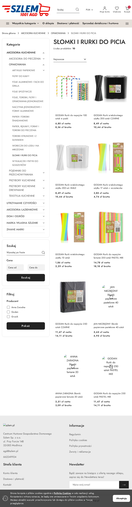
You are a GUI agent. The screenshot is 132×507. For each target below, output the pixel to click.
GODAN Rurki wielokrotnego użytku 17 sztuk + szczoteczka (108, 186)
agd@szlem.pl (10, 451)
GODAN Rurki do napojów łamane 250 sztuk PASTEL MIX (108, 256)
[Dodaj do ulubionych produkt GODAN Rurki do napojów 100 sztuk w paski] (86, 69)
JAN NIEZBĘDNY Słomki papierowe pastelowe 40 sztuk (109, 325)
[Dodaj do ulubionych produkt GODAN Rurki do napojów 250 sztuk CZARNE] (86, 277)
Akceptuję (121, 498)
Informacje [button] (76, 425)
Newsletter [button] (76, 464)
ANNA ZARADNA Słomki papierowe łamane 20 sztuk (69, 395)
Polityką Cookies (62, 493)
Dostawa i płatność (13, 479)
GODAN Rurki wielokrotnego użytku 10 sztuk (70, 256)
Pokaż (26, 326)
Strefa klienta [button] (12, 464)
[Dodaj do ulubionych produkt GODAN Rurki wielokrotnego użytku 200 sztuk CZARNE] (124, 69)
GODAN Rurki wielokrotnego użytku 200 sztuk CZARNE (108, 117)
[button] (127, 23)
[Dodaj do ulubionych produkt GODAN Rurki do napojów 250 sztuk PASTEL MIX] (124, 347)
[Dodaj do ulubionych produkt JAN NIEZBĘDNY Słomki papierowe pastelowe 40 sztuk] (124, 277)
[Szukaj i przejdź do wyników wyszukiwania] (77, 9)
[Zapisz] (124, 484)
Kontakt (7, 485)
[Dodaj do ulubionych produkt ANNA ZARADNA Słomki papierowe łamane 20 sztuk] (86, 347)
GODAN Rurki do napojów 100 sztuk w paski (71, 117)
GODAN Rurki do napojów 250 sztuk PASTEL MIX (109, 395)
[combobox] (70, 59)
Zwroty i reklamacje (80, 452)
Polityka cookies (78, 440)
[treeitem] (26, 52)
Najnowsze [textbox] (58, 59)
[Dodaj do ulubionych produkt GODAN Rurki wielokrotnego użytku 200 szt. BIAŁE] (86, 138)
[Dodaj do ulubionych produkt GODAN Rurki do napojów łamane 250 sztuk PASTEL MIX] (124, 208)
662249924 (9, 457)
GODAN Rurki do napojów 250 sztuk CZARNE (71, 325)
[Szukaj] (43, 253)
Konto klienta (10, 473)
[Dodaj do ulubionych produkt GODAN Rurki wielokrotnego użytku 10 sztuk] (86, 208)
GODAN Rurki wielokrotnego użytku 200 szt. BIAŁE (70, 186)
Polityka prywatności (80, 446)
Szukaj (25, 277)
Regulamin (75, 434)
